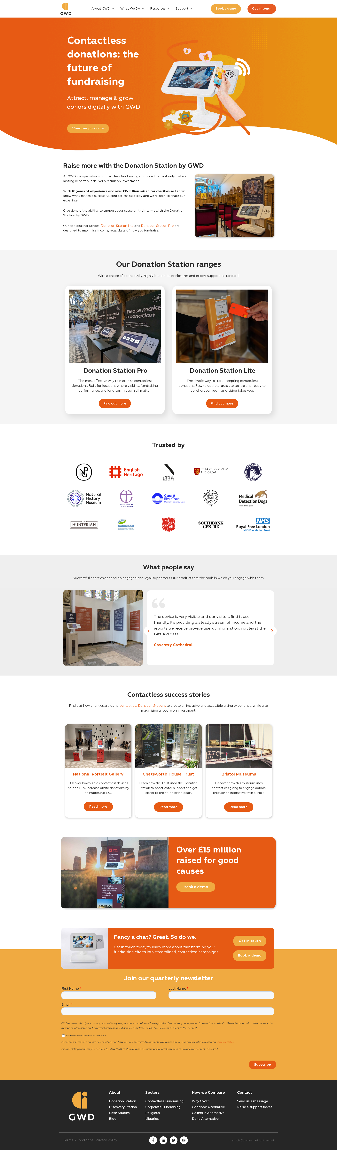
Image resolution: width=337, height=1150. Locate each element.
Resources (158, 8)
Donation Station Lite (117, 226)
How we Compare (208, 1092)
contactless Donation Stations (143, 705)
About (114, 1092)
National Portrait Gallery (98, 774)
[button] (148, 631)
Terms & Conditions (78, 1140)
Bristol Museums (238, 774)
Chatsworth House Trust (168, 774)
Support (182, 8)
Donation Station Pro (157, 226)
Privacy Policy (106, 1140)
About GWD (100, 8)
